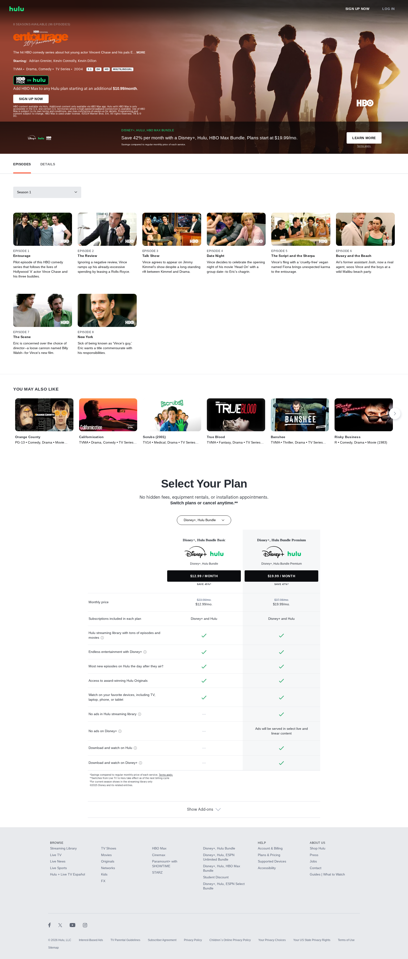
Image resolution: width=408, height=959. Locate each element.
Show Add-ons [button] (200, 809)
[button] (22, 163)
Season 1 (24, 192)
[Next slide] (394, 413)
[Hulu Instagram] (85, 925)
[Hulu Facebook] (53, 925)
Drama (31, 69)
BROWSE (57, 843)
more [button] (140, 52)
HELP (262, 843)
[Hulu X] (64, 925)
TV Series (62, 69)
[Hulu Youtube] (76, 925)
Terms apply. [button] (166, 775)
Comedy (44, 69)
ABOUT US (317, 843)
